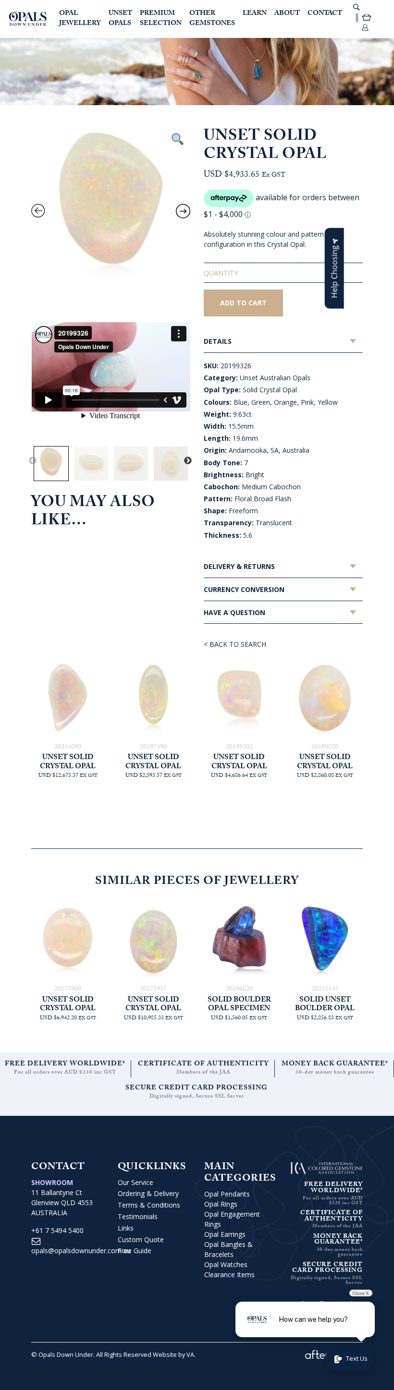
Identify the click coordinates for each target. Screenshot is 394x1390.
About (287, 14)
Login (365, 27)
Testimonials (138, 1216)
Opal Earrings (225, 1234)
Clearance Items (229, 1274)
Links (126, 1228)
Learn (255, 14)
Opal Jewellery (80, 19)
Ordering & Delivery (148, 1193)
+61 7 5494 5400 (57, 1230)
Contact (325, 14)
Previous (32, 461)
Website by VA (173, 1354)
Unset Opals (120, 19)
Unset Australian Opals (275, 377)
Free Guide (134, 1250)
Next (188, 461)
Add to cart (243, 302)
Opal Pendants (227, 1193)
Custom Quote (141, 1239)
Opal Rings (220, 1204)
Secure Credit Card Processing (196, 1088)
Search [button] (356, 7)
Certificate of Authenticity (203, 1064)
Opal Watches (225, 1264)
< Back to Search (235, 644)
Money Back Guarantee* (335, 1064)
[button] (334, 268)
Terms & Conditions (149, 1204)
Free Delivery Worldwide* (65, 1064)
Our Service (135, 1182)
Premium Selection (161, 19)
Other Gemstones (212, 19)
